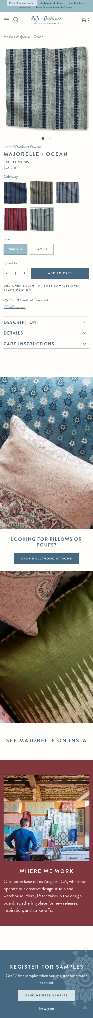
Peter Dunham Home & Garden (54, 7)
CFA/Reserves (15, 307)
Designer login (19, 285)
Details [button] (13, 333)
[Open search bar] (16, 19)
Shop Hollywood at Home (46, 558)
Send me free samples (46, 995)
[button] (46, 88)
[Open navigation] (6, 19)
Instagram (46, 1008)
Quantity (10, 263)
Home (8, 37)
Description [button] (20, 322)
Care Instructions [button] (29, 344)
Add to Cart (60, 273)
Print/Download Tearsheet (28, 300)
